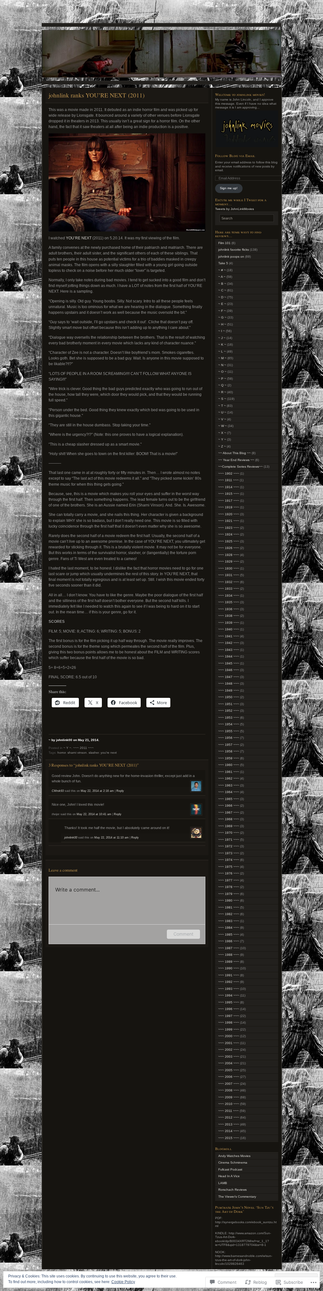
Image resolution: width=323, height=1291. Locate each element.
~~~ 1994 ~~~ (228, 995)
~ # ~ (222, 270)
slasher (94, 752)
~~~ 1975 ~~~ (228, 866)
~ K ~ (222, 344)
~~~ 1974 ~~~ (228, 860)
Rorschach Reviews (232, 1189)
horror (61, 752)
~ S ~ (222, 398)
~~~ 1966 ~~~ (228, 805)
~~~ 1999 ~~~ (228, 1029)
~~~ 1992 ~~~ (228, 982)
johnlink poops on (231, 256)
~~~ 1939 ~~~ (228, 622)
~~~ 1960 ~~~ (228, 765)
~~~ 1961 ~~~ (228, 772)
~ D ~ (222, 297)
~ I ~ (221, 331)
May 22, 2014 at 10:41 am (94, 814)
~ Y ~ (67, 748)
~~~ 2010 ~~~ (228, 1104)
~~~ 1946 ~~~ (228, 670)
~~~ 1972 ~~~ (228, 846)
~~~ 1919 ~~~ (228, 507)
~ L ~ (222, 351)
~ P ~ (222, 378)
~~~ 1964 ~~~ (228, 792)
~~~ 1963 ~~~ (228, 785)
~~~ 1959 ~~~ (228, 758)
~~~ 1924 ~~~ (228, 534)
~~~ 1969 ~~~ (228, 826)
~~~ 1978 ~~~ (228, 887)
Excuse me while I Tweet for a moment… (241, 201)
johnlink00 (70, 837)
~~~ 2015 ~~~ (228, 1138)
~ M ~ (222, 358)
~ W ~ (222, 426)
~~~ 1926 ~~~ (228, 548)
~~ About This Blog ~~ (234, 453)
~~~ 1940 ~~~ (228, 629)
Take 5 (223, 263)
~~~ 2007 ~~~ (228, 1083)
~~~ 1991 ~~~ (228, 975)
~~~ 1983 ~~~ (228, 921)
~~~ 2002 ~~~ (228, 1049)
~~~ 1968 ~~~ (228, 819)
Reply (120, 790)
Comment (183, 934)
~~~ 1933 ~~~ (228, 588)
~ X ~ (222, 433)
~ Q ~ (222, 385)
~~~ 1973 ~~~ (228, 853)
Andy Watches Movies (234, 1156)
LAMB (222, 1183)
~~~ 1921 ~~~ (228, 521)
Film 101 (224, 243)
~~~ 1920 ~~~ (228, 514)
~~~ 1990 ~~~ (228, 968)
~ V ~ (222, 419)
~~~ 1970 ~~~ (228, 832)
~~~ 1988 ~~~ (228, 954)
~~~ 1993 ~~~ (228, 988)
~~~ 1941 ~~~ (228, 636)
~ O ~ (222, 371)
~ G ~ (222, 317)
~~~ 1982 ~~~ (228, 914)
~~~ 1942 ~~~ (228, 643)
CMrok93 (58, 790)
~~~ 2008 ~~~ (228, 1090)
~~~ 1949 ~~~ (228, 690)
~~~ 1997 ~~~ (228, 1016)
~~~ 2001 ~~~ (228, 1043)
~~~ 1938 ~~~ (228, 615)
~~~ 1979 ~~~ (228, 894)
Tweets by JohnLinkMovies (234, 209)
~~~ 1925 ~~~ (228, 541)
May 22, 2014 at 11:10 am (111, 837)
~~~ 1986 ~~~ (228, 941)
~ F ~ (222, 311)
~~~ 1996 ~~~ (228, 1009)
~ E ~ (222, 304)
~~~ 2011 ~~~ (83, 748)
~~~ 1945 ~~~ (228, 663)
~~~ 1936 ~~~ (228, 609)
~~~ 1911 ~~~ (228, 480)
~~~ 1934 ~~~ (228, 595)
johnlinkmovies (161, 17)
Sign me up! (229, 188)
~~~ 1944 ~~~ (228, 656)
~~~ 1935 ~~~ (228, 602)
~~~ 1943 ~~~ (228, 649)
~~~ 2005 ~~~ (228, 1070)
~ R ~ (222, 392)
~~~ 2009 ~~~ (228, 1097)
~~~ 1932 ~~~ (228, 582)
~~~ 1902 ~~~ (228, 473)
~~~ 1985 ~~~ (228, 934)
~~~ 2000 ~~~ (228, 1036)
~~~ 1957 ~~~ (228, 744)
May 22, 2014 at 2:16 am (97, 790)
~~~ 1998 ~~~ (228, 1022)
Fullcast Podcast (230, 1169)
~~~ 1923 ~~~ (228, 527)
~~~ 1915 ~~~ (228, 493)
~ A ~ (222, 276)
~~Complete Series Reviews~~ (240, 466)
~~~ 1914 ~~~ (228, 487)
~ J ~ (222, 338)
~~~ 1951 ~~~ (228, 704)
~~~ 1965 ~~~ (228, 799)
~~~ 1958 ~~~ (228, 751)
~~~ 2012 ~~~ (228, 1117)
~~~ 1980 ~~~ (228, 900)
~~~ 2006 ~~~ (228, 1076)
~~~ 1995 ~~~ (228, 1002)
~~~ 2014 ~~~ (228, 1131)
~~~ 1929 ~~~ (228, 561)
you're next (109, 752)
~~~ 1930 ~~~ (228, 568)
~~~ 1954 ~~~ (228, 724)
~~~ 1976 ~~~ (228, 873)
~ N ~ (222, 365)
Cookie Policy (123, 1282)
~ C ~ (222, 290)
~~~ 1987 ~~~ (228, 948)
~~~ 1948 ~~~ (228, 683)
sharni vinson (77, 752)
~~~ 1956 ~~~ (228, 737)
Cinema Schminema (232, 1162)
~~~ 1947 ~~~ (228, 677)
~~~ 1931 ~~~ (228, 575)
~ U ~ (222, 412)
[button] (246, 129)
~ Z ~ (222, 446)
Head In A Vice (229, 1176)
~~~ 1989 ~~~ (228, 961)
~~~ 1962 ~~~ (228, 778)
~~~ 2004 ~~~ (228, 1063)
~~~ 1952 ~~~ (228, 710)
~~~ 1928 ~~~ (228, 555)
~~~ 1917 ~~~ (228, 500)
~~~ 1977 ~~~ (228, 880)
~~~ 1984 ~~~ (228, 927)
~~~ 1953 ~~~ (228, 717)
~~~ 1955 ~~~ (228, 731)
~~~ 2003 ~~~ (228, 1056)
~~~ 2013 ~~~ (228, 1124)
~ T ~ (222, 405)
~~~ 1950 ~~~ (228, 697)
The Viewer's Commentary (237, 1196)
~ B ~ (222, 283)
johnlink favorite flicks (233, 249)
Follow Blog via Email (235, 155)
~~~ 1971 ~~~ (228, 839)
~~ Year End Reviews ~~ (236, 460)
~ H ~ (222, 324)
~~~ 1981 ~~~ (228, 907)
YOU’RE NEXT (78, 238)
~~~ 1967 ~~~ (228, 812)
